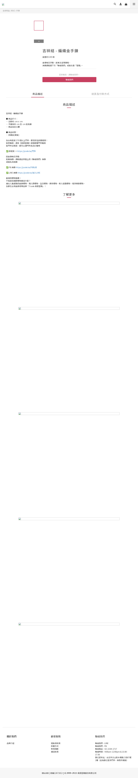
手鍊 (18, 10)
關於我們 (11, 736)
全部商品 (6, 10)
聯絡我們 (69, 79)
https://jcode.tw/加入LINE (29, 172)
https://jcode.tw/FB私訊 (26, 167)
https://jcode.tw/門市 (26, 151)
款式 (13, 10)
